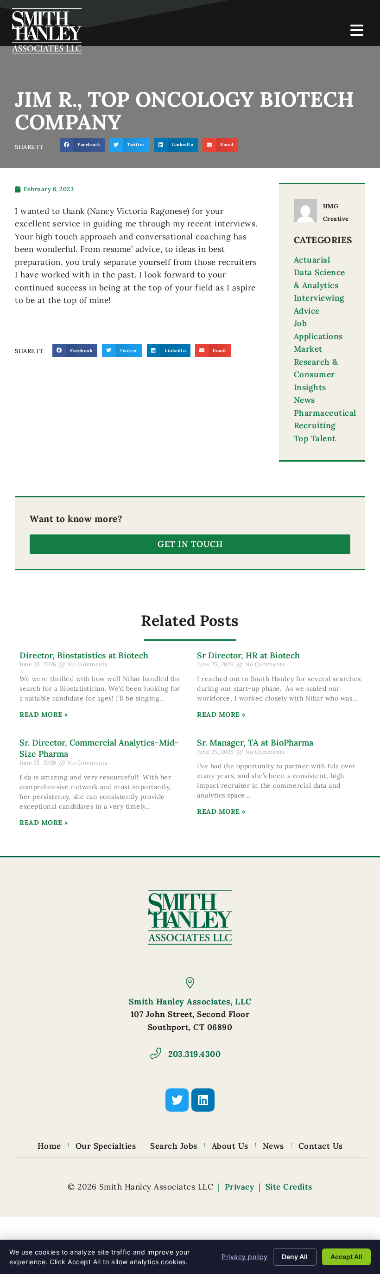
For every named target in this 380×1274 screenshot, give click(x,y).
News (304, 400)
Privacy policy (244, 1257)
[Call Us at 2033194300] (155, 1053)
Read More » (43, 714)
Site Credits (289, 1187)
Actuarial (312, 260)
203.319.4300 (194, 1054)
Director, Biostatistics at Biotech (83, 655)
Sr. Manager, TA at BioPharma (255, 742)
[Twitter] (177, 1100)
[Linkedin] (203, 1100)
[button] (82, 144)
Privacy (239, 1187)
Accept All (346, 1257)
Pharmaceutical (325, 413)
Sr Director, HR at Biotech (248, 655)
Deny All (295, 1257)
